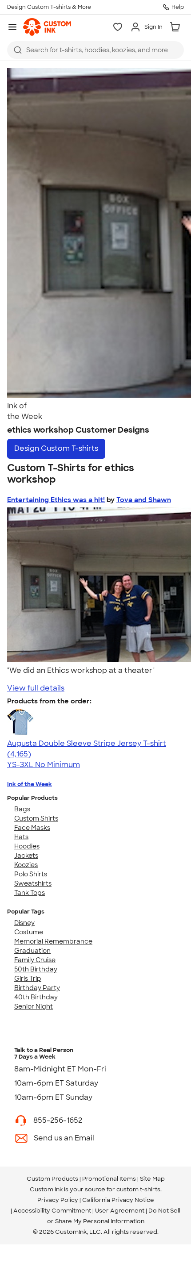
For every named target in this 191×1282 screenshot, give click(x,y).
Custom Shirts (36, 818)
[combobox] (95, 50)
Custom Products (52, 1178)
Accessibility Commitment (52, 1210)
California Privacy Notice (118, 1200)
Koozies (26, 865)
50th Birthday (35, 969)
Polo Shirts (30, 874)
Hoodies (27, 846)
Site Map (152, 1178)
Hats (21, 837)
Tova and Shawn (143, 499)
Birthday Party (37, 988)
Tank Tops (29, 893)
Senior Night (33, 1006)
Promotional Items (109, 1178)
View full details (35, 688)
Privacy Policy (57, 1200)
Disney (24, 923)
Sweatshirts (33, 883)
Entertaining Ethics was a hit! (56, 499)
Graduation (32, 951)
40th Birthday (36, 997)
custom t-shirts (138, 1189)
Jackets (26, 856)
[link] (47, 27)
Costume (28, 932)
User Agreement (119, 1210)
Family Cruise (35, 960)
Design (56, 448)
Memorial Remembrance (53, 941)
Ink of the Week (29, 784)
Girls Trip (27, 979)
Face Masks (32, 828)
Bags (22, 809)
